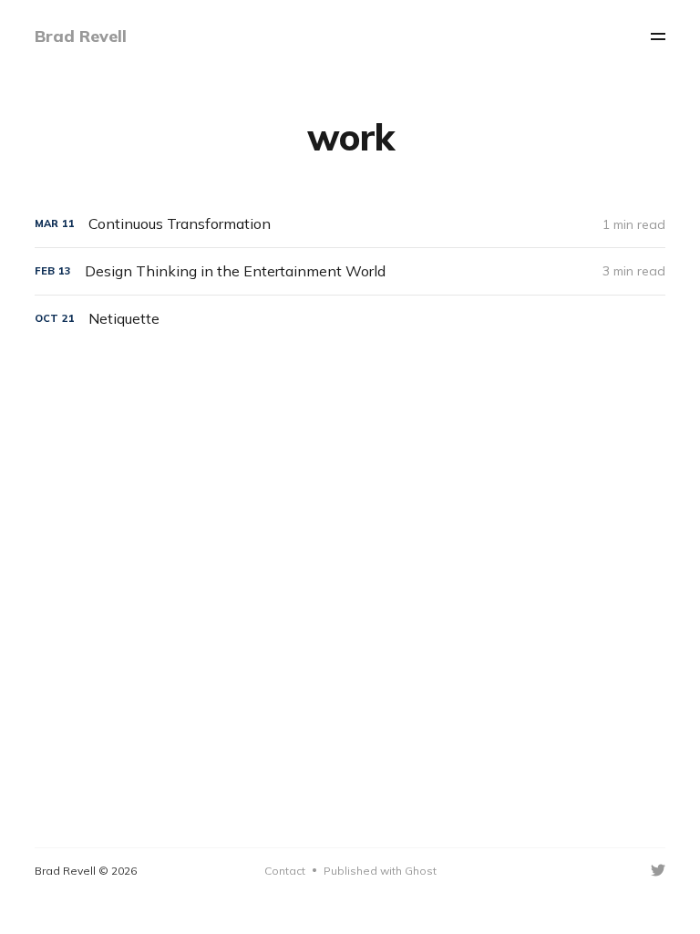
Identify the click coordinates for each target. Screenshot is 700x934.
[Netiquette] (349, 319)
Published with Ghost (380, 870)
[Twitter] (658, 870)
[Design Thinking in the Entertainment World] (349, 271)
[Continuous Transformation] (349, 224)
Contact (284, 870)
